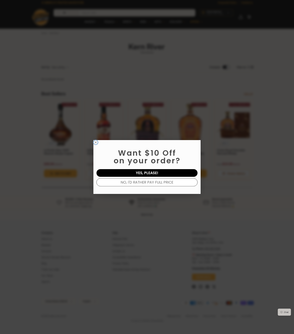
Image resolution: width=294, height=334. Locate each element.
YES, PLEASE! (147, 172)
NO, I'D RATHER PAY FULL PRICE (147, 182)
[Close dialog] (95, 142)
